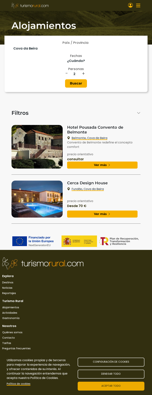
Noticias (7, 288)
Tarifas (6, 343)
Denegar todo (111, 374)
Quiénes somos (12, 332)
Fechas (76, 55)
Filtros (20, 113)
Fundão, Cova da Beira (88, 189)
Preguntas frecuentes (16, 348)
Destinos (7, 282)
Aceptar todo (111, 386)
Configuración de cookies (111, 362)
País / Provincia (75, 42)
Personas (76, 69)
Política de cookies (18, 384)
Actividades (9, 313)
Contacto (8, 338)
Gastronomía (10, 318)
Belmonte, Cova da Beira (89, 138)
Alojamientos (10, 307)
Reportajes (9, 293)
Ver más (101, 165)
